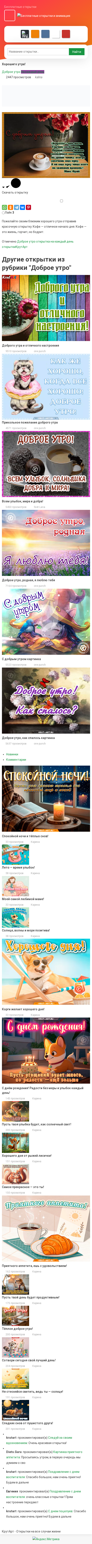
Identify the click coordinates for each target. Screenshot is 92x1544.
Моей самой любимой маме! (23, 899)
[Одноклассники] (10, 207)
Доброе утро (11, 72)
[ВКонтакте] (22, 207)
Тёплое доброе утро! (17, 1328)
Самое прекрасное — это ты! (23, 1187)
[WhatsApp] (4, 207)
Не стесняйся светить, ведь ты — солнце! (32, 1391)
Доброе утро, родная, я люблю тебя (28, 580)
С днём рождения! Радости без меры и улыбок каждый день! (42, 1090)
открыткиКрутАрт (15, 247)
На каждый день (32, 72)
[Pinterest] (28, 207)
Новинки (12, 754)
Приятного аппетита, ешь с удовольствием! (34, 1266)
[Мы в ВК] (45, 34)
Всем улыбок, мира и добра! (22, 501)
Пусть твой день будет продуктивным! (30, 1297)
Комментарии (16, 759)
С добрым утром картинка (21, 659)
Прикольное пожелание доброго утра (30, 422)
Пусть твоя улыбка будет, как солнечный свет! (36, 1124)
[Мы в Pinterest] (66, 34)
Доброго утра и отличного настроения (30, 345)
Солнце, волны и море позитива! (26, 930)
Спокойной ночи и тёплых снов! (25, 836)
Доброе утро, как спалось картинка (28, 738)
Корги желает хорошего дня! (23, 1009)
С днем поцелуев (60, 1511)
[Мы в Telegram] (56, 34)
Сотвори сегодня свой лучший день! (29, 1360)
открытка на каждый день (55, 241)
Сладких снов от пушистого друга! (27, 1423)
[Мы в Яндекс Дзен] (25, 34)
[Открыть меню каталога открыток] (9, 16)
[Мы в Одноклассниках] (35, 34)
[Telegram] (16, 207)
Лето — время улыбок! (18, 867)
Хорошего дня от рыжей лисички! (27, 1155)
